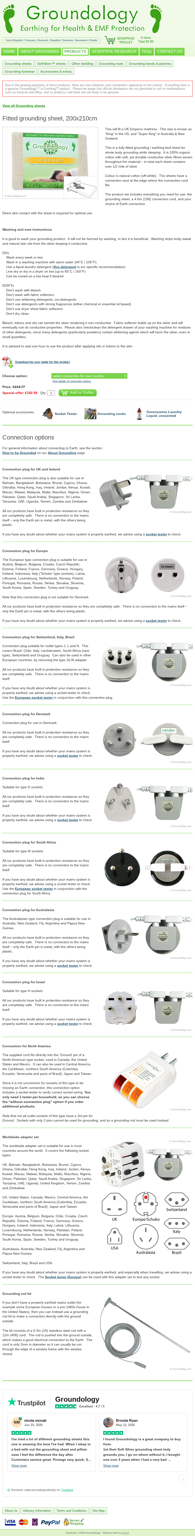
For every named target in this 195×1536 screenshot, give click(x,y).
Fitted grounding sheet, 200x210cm (49, 118)
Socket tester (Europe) (63, 1277)
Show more (19, 1465)
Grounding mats (111, 63)
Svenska (68, 40)
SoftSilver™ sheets (51, 63)
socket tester (156, 534)
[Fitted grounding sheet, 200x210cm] (53, 163)
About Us (11, 1510)
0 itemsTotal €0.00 (145, 39)
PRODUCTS (75, 52)
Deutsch (43, 40)
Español (55, 40)
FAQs (146, 52)
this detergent (65, 267)
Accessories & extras (56, 71)
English (18, 40)
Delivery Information (37, 1510)
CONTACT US (169, 52)
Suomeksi (81, 40)
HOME (9, 52)
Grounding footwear (20, 71)
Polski (93, 40)
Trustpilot (67, 1490)
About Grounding (62, 453)
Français (30, 40)
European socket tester (34, 697)
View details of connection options (71, 381)
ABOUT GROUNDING (40, 52)
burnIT (125, 1532)
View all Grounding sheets (23, 106)
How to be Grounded (19, 453)
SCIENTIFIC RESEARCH (114, 52)
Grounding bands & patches (150, 63)
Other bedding (82, 63)
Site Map (98, 1510)
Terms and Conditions (72, 1510)
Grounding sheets (18, 63)
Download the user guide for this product (42, 362)
